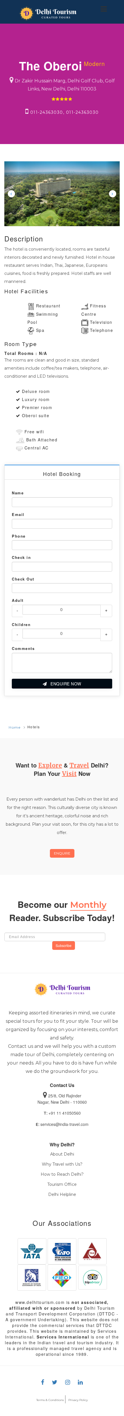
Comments (23, 648)
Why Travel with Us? (62, 1164)
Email (18, 514)
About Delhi (62, 1154)
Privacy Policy (78, 1400)
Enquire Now (65, 684)
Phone (19, 536)
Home (14, 727)
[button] (11, 193)
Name (18, 493)
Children (21, 624)
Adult (18, 600)
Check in (21, 557)
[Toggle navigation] (103, 9)
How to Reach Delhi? (62, 1174)
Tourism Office (62, 1184)
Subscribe (64, 945)
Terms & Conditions (50, 1400)
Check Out (23, 579)
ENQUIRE (62, 853)
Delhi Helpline (62, 1194)
